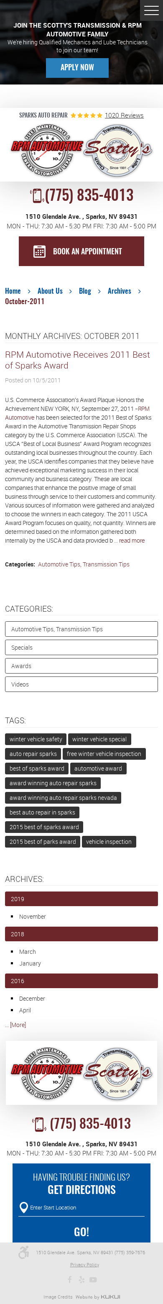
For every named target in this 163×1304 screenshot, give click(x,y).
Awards (21, 666)
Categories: (29, 608)
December (32, 998)
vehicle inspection (109, 841)
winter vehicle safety (36, 739)
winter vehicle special (99, 739)
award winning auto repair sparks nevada (63, 798)
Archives (119, 291)
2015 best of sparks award (44, 827)
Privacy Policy (84, 1264)
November (32, 916)
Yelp (81, 1280)
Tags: (15, 720)
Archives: (24, 879)
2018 (17, 934)
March (27, 952)
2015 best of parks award (43, 841)
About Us (50, 291)
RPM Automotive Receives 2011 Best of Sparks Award (77, 359)
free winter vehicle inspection (104, 754)
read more (132, 540)
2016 (17, 981)
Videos (20, 684)
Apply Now (77, 68)
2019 (17, 899)
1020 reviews (124, 115)
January (30, 963)
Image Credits (58, 1297)
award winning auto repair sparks (53, 783)
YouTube (93, 1280)
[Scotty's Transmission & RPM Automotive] (82, 151)
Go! (81, 1232)
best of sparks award (37, 768)
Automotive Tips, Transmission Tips (83, 564)
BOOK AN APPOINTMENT (87, 252)
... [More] (15, 1025)
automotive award (98, 768)
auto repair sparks (33, 754)
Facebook (70, 1280)
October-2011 (25, 302)
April (25, 1010)
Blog (85, 291)
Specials (22, 647)
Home (13, 291)
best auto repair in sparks (42, 812)
